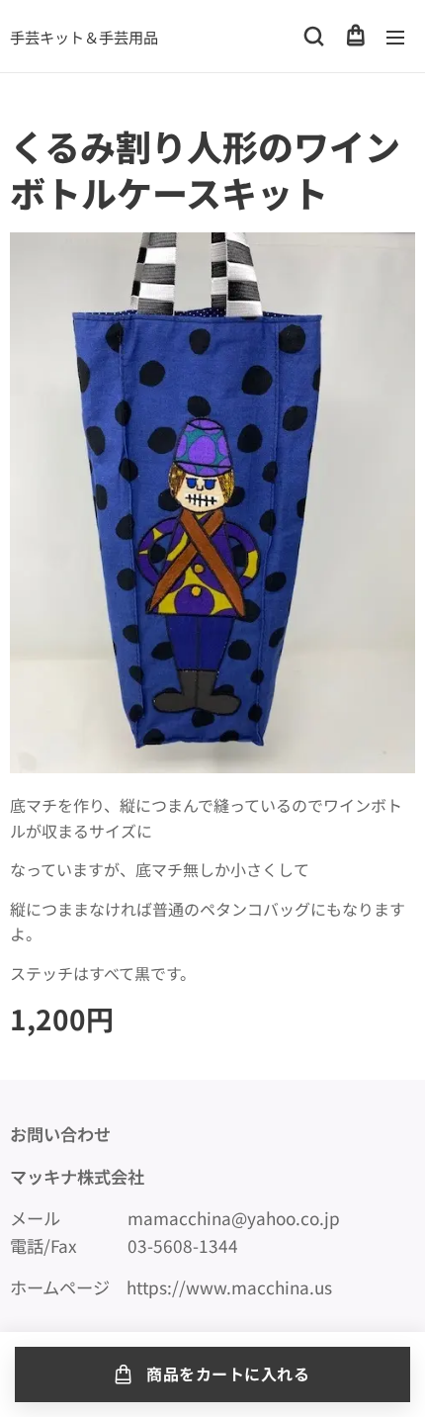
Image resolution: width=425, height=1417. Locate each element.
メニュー (395, 36)
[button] (314, 36)
